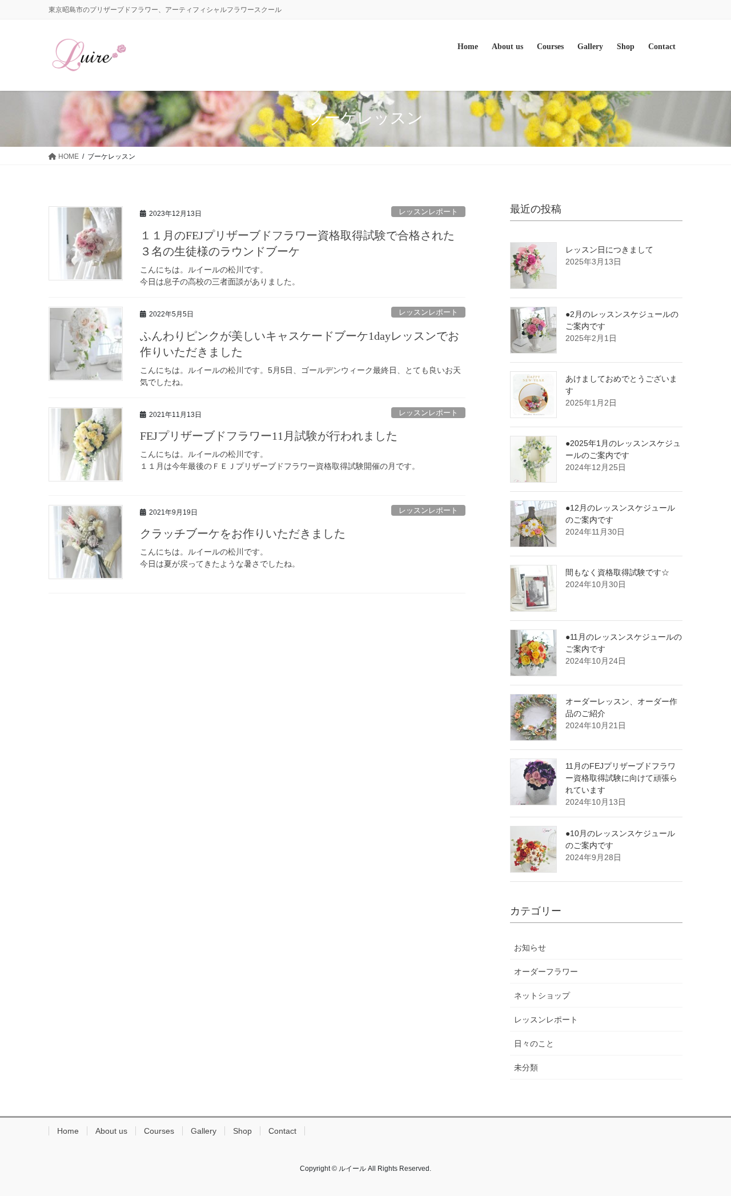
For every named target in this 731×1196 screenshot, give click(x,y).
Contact (282, 1130)
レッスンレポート (428, 211)
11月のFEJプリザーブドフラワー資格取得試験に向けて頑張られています (621, 777)
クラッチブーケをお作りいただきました (243, 533)
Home (68, 1130)
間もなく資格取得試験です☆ (617, 572)
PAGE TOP (702, 1150)
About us (111, 1130)
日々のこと (534, 1043)
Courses (159, 1130)
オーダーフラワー (546, 971)
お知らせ (530, 947)
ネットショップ (542, 995)
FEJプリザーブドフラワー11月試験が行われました (268, 436)
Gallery (203, 1130)
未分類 (526, 1067)
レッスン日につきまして (609, 249)
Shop (242, 1130)
